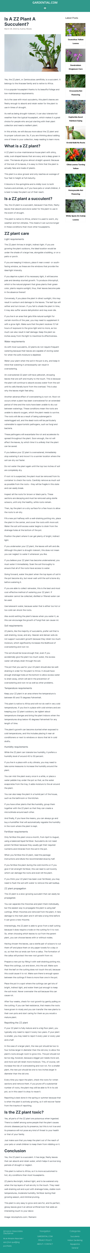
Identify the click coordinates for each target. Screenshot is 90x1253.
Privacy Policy (45, 1240)
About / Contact (45, 1244)
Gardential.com (45, 2)
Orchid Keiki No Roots (75, 143)
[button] (45, 8)
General (75, 1248)
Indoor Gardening (75, 1240)
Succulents (74, 1236)
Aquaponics (75, 1244)
